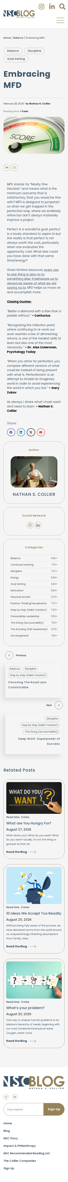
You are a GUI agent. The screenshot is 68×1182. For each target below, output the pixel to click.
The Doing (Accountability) (34, 622)
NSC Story (10, 1138)
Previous (21, 655)
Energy (34, 577)
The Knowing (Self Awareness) (34, 629)
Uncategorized (34, 635)
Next (49, 705)
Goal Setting (16, 59)
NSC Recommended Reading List (26, 1153)
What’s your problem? (25, 1007)
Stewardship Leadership (34, 616)
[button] (60, 20)
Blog (6, 1131)
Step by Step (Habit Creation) (34, 610)
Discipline (34, 51)
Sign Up (8, 1168)
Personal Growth (34, 597)
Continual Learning (34, 564)
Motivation (34, 590)
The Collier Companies (19, 1161)
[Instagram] (30, 525)
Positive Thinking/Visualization (34, 603)
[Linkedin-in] (14, 1097)
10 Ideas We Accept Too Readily (33, 913)
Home (7, 38)
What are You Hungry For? (28, 823)
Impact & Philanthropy (19, 1146)
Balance (18, 38)
